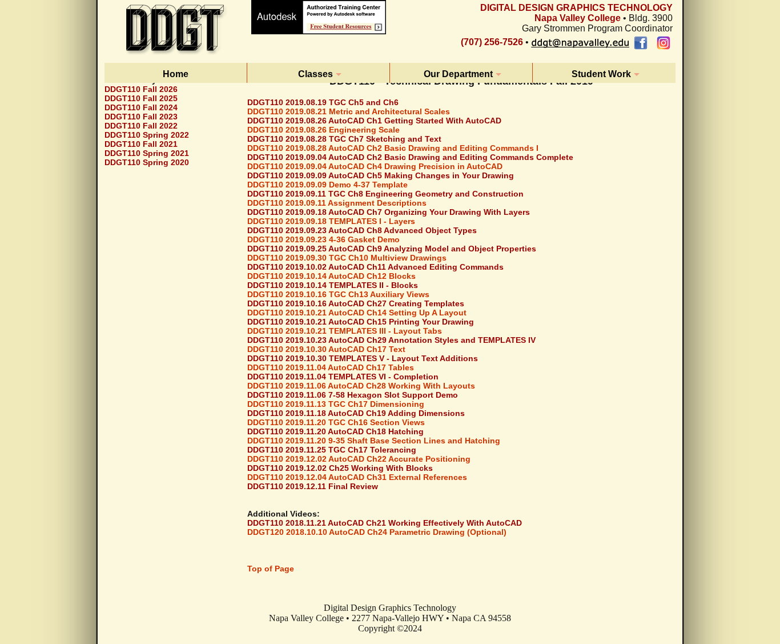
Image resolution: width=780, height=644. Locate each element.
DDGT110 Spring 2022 (146, 134)
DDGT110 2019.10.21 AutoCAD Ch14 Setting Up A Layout (357, 312)
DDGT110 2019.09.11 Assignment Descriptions (337, 202)
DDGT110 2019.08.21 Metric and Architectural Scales (348, 111)
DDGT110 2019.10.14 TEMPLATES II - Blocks (332, 285)
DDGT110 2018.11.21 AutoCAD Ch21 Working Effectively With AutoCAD (384, 522)
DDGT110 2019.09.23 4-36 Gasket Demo (323, 239)
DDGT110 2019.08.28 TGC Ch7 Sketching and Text (344, 138)
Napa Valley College (577, 18)
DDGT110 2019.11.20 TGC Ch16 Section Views (336, 422)
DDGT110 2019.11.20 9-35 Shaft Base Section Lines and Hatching (373, 440)
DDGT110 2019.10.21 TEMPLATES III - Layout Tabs (344, 330)
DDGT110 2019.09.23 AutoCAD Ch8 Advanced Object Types (362, 230)
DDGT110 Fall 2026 (141, 89)
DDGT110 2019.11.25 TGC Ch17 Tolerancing (331, 449)
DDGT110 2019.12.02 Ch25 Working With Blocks (340, 468)
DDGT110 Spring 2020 (146, 162)
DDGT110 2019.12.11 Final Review (312, 486)
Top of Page (270, 568)
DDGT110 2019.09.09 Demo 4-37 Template (327, 184)
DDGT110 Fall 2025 (141, 98)
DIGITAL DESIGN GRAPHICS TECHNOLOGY (576, 8)
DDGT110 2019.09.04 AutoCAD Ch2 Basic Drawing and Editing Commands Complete (410, 157)
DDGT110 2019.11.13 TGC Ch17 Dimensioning (335, 404)
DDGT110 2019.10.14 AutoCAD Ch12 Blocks (331, 276)
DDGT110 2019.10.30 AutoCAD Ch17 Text (326, 349)
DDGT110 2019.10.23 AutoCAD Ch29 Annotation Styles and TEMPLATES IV (391, 340)
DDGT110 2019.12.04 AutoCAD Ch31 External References (357, 477)
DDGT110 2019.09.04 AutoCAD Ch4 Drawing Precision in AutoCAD (374, 166)
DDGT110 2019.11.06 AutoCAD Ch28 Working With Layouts (361, 385)
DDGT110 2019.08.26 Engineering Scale (323, 129)
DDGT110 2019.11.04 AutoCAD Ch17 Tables (330, 367)
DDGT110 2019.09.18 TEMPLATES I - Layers (331, 221)
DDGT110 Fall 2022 (141, 125)
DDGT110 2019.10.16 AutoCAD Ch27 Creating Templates (355, 303)
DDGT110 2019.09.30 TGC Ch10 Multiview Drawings (347, 257)
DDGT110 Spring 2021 (146, 153)
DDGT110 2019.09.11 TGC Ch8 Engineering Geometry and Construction (385, 193)
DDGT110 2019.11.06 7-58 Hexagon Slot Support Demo (352, 394)
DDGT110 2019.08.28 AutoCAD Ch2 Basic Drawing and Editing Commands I (392, 148)
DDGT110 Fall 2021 (141, 144)
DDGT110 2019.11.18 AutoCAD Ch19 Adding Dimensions (356, 413)
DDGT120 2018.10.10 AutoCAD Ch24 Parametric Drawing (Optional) (376, 532)
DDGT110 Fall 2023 (141, 116)
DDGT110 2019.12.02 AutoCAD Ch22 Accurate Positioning (359, 458)
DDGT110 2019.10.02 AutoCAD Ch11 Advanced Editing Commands (375, 266)
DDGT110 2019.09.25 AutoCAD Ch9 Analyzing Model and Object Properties (391, 248)
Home (175, 74)
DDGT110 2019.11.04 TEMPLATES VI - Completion (343, 376)
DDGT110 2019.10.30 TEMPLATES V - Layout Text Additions (362, 358)
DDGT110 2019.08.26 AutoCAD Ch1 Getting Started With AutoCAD (374, 120)
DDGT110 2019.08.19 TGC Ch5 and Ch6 (323, 102)
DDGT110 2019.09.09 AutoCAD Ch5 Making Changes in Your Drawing (380, 175)
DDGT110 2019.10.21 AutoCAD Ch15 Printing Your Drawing (360, 321)
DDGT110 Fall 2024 (141, 107)
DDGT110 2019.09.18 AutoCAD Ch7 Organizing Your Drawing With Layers (388, 212)
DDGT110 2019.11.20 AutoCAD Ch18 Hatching (335, 431)
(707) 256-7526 (492, 42)
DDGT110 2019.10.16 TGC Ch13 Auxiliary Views (338, 294)
